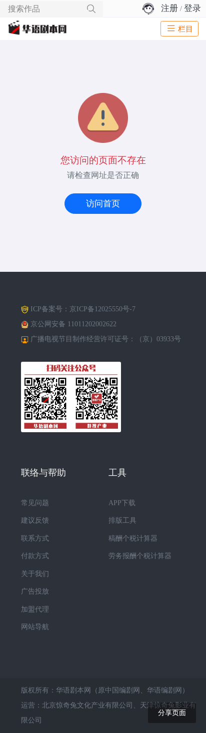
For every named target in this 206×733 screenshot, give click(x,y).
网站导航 (35, 627)
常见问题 (35, 503)
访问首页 (103, 203)
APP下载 (122, 503)
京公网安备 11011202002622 (73, 324)
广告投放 (35, 591)
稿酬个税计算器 (133, 538)
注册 (169, 8)
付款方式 (35, 556)
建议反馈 (35, 520)
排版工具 (122, 520)
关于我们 (35, 574)
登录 (192, 8)
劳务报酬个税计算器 (140, 556)
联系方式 (35, 538)
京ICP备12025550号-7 (103, 309)
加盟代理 (35, 609)
